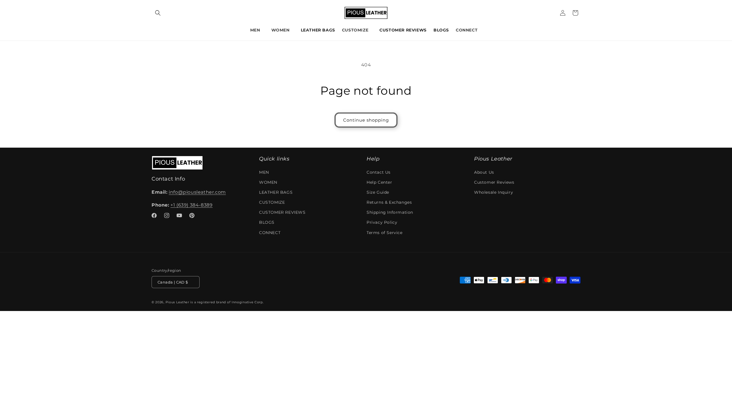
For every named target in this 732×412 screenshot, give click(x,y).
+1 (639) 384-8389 (191, 205)
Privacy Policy (382, 222)
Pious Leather (177, 302)
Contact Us (379, 172)
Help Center (379, 182)
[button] (158, 13)
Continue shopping (366, 120)
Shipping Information (390, 212)
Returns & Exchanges (389, 202)
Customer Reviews (494, 182)
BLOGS (266, 222)
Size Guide (378, 192)
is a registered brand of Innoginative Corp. (226, 302)
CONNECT (467, 30)
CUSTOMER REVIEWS (282, 212)
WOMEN (280, 30)
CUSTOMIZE (355, 30)
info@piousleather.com (197, 192)
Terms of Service (385, 232)
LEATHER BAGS (276, 192)
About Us (484, 172)
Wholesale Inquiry (493, 192)
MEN (255, 30)
